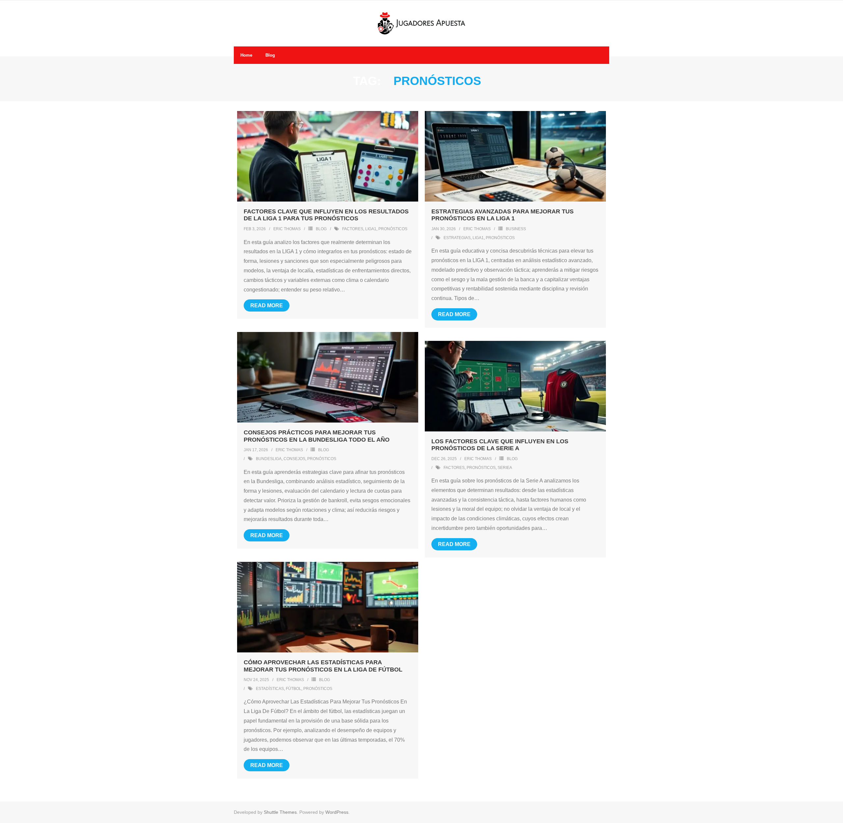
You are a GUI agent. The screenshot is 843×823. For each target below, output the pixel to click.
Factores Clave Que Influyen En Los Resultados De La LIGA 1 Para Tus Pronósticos (326, 215)
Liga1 (370, 229)
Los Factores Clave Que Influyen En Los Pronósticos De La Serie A (499, 445)
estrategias (457, 237)
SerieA (505, 467)
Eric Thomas (287, 229)
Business (516, 229)
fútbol (293, 688)
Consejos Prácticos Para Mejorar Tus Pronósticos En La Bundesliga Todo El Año (317, 436)
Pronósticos (392, 229)
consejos (294, 458)
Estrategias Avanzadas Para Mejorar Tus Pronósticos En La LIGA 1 (502, 215)
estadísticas (270, 688)
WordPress (336, 812)
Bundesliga (269, 458)
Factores (352, 229)
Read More (266, 305)
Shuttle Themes (280, 812)
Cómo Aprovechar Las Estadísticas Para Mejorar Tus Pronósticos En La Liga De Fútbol (323, 666)
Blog (321, 229)
